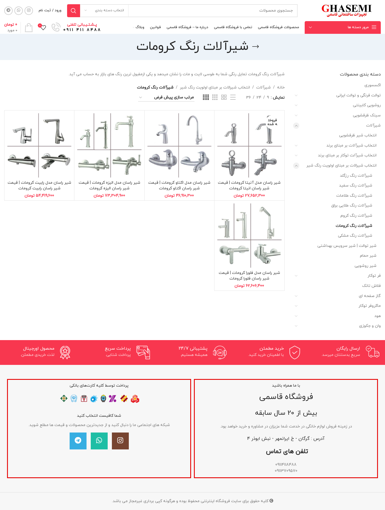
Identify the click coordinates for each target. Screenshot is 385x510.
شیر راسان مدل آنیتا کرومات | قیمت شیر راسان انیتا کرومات (249, 185)
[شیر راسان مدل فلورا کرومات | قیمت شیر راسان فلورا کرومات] (249, 235)
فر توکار (374, 275)
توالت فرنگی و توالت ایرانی (358, 95)
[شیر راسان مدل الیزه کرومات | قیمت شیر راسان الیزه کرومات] (109, 145)
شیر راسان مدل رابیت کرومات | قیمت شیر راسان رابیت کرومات (39, 185)
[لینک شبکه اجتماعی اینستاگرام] (29, 10)
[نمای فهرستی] (233, 97)
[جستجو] (73, 10)
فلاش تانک (371, 286)
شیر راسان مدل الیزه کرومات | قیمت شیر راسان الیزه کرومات (109, 185)
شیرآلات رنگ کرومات (354, 226)
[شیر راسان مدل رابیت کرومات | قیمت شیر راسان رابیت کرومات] (39, 145)
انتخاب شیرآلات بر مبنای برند (351, 145)
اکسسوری (372, 85)
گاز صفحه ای (370, 296)
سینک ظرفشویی (367, 115)
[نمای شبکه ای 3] (215, 97)
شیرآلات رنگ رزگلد (356, 175)
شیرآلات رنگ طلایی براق (351, 205)
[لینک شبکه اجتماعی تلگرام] (8, 10)
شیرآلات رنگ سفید (355, 185)
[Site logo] (346, 10)
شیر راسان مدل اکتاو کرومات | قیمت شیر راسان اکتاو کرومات (179, 185)
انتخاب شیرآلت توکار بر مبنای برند (347, 155)
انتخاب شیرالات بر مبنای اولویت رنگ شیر (341, 165)
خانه (281, 87)
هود (377, 316)
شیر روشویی (366, 266)
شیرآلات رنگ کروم (356, 215)
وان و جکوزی (370, 326)
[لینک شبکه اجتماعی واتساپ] (18, 10)
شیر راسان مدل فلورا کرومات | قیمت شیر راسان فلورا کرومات (249, 275)
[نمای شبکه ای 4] (206, 97)
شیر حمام (368, 255)
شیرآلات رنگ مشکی (355, 235)
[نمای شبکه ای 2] (224, 97)
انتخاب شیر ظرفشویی (358, 135)
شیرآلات (373, 125)
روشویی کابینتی (367, 105)
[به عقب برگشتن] (256, 46)
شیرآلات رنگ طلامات (354, 195)
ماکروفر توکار (370, 306)
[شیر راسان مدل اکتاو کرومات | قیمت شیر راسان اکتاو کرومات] (179, 145)
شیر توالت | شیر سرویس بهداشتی (347, 246)
